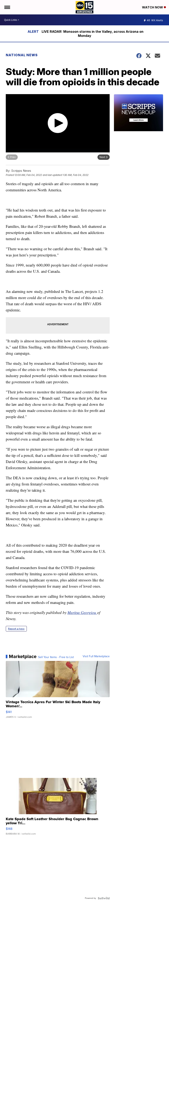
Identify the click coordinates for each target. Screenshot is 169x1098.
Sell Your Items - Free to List (56, 657)
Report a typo (16, 628)
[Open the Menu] (7, 7)
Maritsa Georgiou (82, 612)
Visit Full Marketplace (96, 656)
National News (22, 55)
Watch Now (153, 7)
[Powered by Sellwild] (104, 898)
